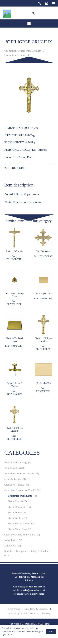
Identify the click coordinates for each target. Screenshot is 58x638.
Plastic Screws (15, 512)
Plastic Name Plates (17, 529)
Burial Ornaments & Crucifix (19, 473)
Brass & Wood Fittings (16, 462)
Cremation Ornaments (17, 55)
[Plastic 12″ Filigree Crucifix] (43, 332)
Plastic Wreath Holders (19, 523)
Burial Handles (12, 468)
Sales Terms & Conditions (36, 609)
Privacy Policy (13, 609)
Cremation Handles (14, 484)
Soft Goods (10, 545)
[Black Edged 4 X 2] (43, 288)
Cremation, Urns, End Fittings (19, 534)
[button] (33, 13)
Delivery (46, 613)
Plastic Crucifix (15, 501)
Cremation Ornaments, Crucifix (22, 50)
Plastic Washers (15, 518)
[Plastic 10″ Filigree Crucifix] (14, 422)
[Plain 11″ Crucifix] (14, 244)
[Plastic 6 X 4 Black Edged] (14, 332)
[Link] (39, 3)
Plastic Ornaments (17, 507)
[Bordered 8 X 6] (43, 377)
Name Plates (10, 540)
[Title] (7, 14)
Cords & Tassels (12, 479)
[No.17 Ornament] (43, 244)
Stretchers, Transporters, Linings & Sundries (26, 551)
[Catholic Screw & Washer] (14, 377)
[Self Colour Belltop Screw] (14, 288)
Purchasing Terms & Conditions (23, 613)
